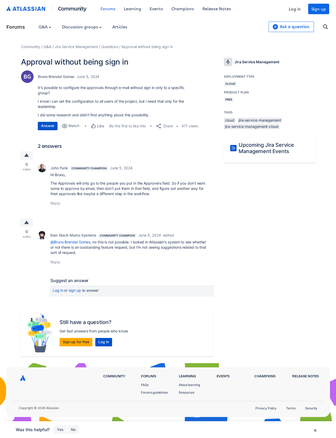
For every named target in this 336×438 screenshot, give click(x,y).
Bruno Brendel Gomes (56, 76)
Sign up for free (76, 342)
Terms (291, 408)
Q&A (44, 26)
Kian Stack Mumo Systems (73, 235)
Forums (108, 8)
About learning (189, 385)
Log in (295, 9)
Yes (60, 429)
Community (72, 8)
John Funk (59, 168)
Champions (182, 8)
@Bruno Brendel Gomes (70, 242)
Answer (47, 125)
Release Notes (216, 8)
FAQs (145, 385)
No (73, 429)
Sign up (318, 9)
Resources (186, 392)
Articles (119, 26)
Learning (132, 8)
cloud (229, 120)
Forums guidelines (154, 392)
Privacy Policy (266, 408)
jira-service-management (260, 120)
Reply (55, 203)
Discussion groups (80, 26)
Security (311, 408)
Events (156, 8)
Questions (109, 46)
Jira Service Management (76, 46)
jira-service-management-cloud (252, 126)
